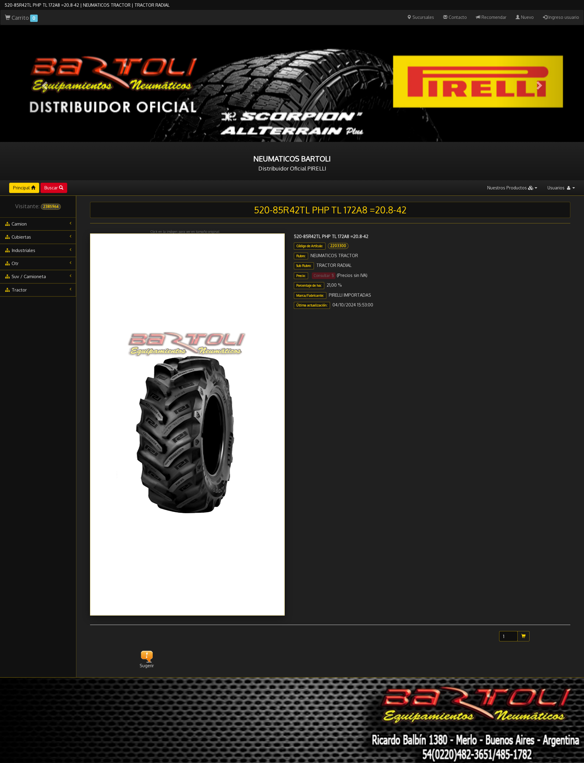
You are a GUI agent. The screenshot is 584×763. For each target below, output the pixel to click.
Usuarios (557, 187)
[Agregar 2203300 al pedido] (523, 636)
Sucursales (422, 17)
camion (18, 224)
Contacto (457, 17)
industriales (22, 250)
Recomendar (493, 17)
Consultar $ (324, 275)
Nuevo (527, 17)
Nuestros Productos (507, 187)
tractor (18, 290)
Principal (22, 187)
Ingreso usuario (563, 17)
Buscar (51, 187)
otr (14, 263)
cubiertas (20, 237)
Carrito (22, 17)
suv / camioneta (28, 276)
